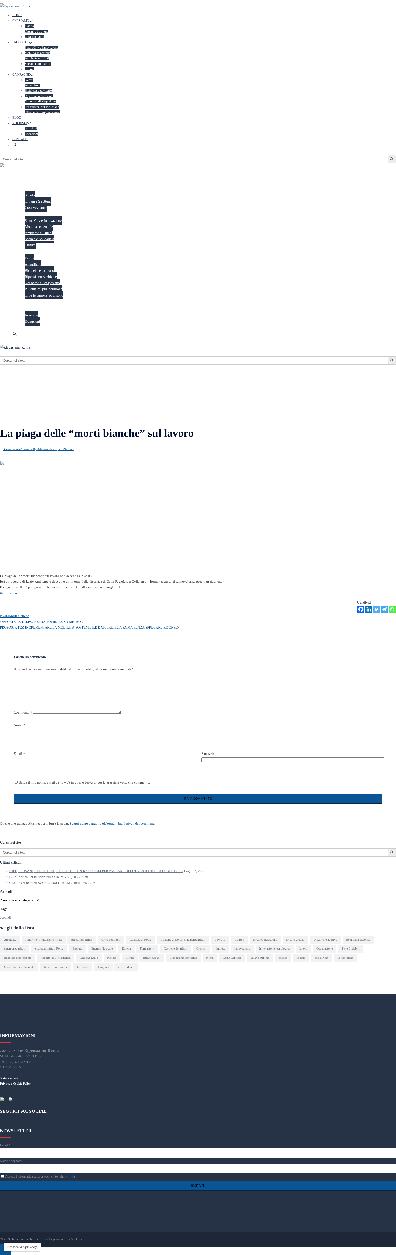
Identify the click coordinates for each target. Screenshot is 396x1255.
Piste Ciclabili (351, 948)
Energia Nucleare (102, 948)
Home (17, 15)
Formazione (147, 948)
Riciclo (111, 957)
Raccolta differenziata (17, 957)
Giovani (201, 948)
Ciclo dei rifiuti (111, 939)
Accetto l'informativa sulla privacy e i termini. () (40, 1176)
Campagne (21, 74)
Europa (126, 948)
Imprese (220, 948)
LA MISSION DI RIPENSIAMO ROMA (37, 877)
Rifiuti (130, 957)
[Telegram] (384, 609)
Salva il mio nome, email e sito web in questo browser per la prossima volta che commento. (84, 782)
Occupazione (324, 948)
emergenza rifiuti (14, 948)
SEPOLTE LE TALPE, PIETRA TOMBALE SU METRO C (42, 621)
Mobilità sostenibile (37, 53)
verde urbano (126, 967)
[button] (14, 145)
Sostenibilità (345, 957)
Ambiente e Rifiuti (37, 58)
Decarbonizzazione (265, 939)
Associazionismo (81, 939)
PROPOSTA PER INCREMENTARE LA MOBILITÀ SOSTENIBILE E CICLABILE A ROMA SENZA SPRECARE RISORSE (88, 627)
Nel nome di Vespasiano (40, 101)
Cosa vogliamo (34, 36)
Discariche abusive (325, 939)
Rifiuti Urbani (151, 957)
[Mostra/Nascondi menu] (2, 353)
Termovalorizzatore (56, 967)
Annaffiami (32, 85)
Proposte (20, 42)
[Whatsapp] (392, 609)
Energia (77, 948)
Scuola (283, 957)
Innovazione (242, 948)
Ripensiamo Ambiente (39, 96)
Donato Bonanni (12, 449)
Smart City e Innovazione (41, 47)
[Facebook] (361, 609)
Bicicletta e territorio (38, 90)
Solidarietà (321, 957)
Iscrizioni (31, 128)
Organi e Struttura (36, 31)
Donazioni (31, 134)
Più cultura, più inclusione (42, 107)
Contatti (20, 139)
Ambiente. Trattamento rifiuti (43, 939)
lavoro (4, 616)
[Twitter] (376, 609)
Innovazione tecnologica (274, 948)
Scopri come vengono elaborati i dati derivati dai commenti (112, 823)
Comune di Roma (140, 939)
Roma (210, 957)
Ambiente (10, 939)
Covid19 (220, 939)
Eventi (29, 80)
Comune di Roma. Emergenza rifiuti (183, 939)
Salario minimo (260, 957)
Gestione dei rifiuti (175, 948)
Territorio (82, 967)
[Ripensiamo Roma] (15, 6)
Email (19, 753)
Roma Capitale (232, 957)
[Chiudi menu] (2, 172)
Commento (23, 712)
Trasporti (103, 967)
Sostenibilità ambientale (19, 967)
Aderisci (19, 123)
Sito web (207, 753)
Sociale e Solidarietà (38, 64)
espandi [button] (5, 917)
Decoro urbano (295, 939)
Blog (16, 117)
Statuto (29, 26)
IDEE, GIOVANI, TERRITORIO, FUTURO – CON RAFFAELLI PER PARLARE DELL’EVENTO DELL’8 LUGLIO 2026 (96, 871)
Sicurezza (69, 449)
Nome (19, 725)
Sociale (300, 957)
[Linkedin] (368, 609)
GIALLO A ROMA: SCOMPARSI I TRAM (39, 882)
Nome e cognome (11, 1161)
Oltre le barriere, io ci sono (42, 112)
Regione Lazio (89, 957)
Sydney (76, 1239)
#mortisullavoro (11, 593)
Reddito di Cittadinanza (56, 957)
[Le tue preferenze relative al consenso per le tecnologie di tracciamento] (22, 1247)
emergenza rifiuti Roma (48, 948)
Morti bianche (19, 616)
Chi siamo (20, 20)
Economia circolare (358, 939)
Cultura (29, 69)
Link (71, 1176)
